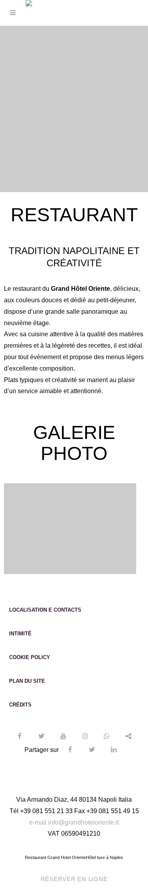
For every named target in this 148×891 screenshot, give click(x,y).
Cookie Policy (29, 657)
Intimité (20, 634)
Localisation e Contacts (45, 610)
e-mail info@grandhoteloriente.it (74, 822)
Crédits (20, 705)
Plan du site (27, 681)
